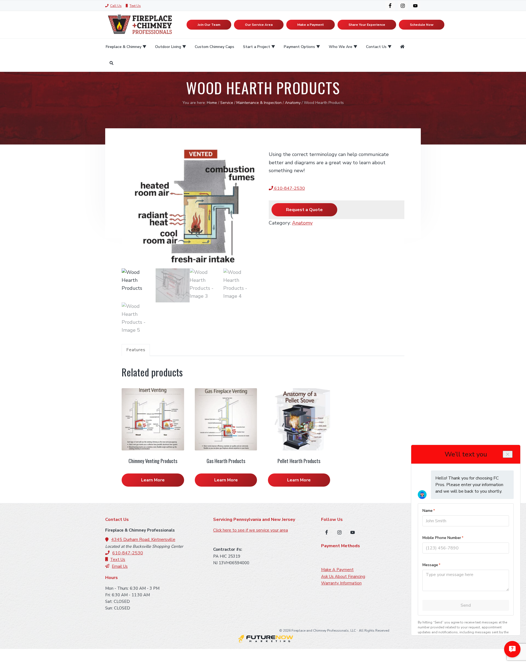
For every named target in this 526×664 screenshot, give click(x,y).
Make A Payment (337, 569)
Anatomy (293, 102)
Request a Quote (304, 210)
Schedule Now (421, 24)
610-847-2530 (289, 188)
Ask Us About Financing (343, 576)
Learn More (153, 480)
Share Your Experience (366, 24)
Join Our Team (209, 24)
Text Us (135, 6)
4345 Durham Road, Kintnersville (143, 540)
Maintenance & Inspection (259, 102)
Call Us (116, 6)
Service (226, 102)
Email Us (120, 566)
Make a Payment (310, 24)
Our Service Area (259, 24)
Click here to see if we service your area (250, 530)
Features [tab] (135, 350)
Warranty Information (341, 583)
